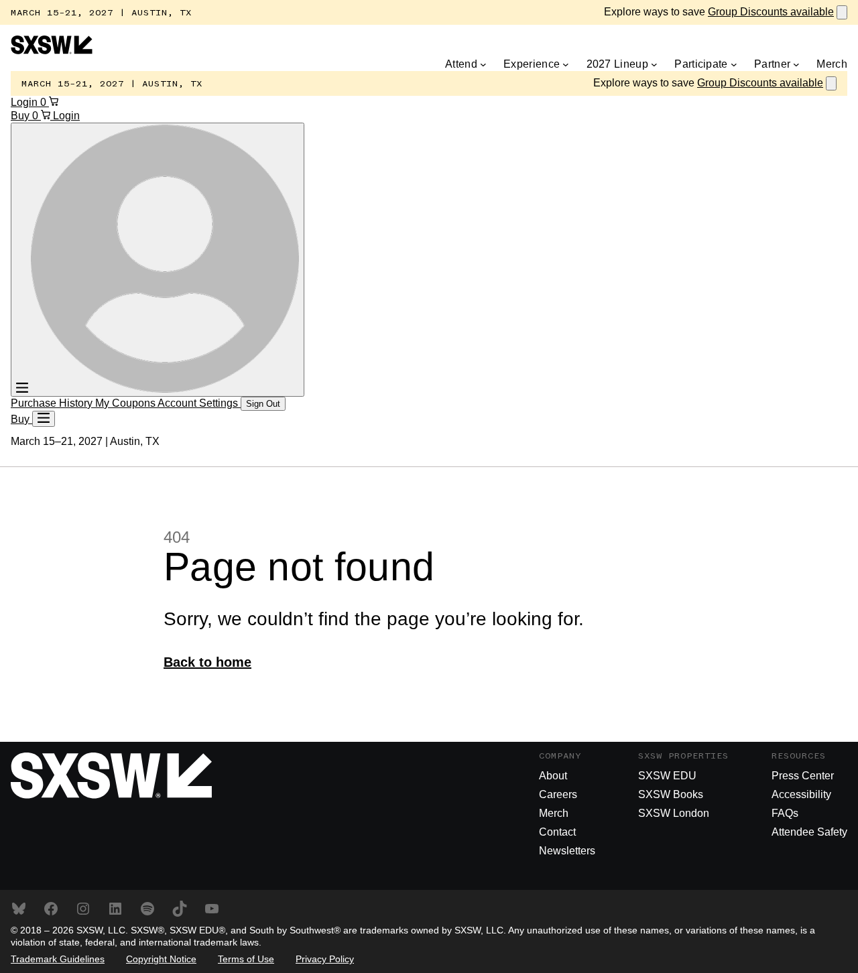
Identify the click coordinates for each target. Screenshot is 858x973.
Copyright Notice (161, 959)
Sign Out (263, 404)
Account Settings (199, 403)
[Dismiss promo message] (842, 12)
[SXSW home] (52, 50)
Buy (21, 115)
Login (25, 102)
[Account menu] (157, 260)
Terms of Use (246, 959)
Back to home (207, 662)
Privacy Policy (325, 959)
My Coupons (126, 403)
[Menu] (43, 419)
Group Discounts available (771, 11)
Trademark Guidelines (58, 959)
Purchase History (53, 403)
